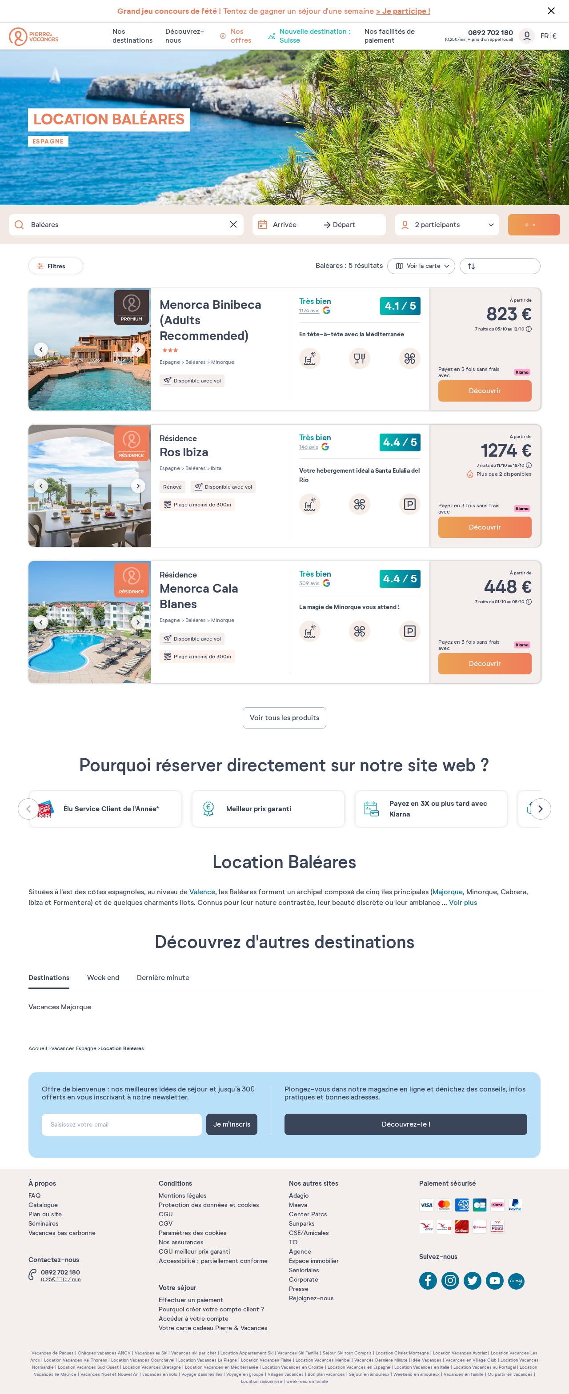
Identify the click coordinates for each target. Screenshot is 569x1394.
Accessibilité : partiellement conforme (213, 1261)
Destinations (48, 977)
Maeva (298, 1205)
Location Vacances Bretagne (152, 1367)
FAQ (34, 1195)
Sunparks (302, 1223)
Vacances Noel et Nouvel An (109, 1374)
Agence (300, 1251)
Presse (299, 1289)
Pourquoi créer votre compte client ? (211, 1309)
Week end (103, 977)
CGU (166, 1214)
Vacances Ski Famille (298, 1353)
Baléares (195, 362)
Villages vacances (286, 1374)
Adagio (299, 1195)
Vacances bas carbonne (62, 1233)
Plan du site (45, 1214)
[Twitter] (472, 1281)
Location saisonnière (261, 1381)
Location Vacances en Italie (421, 1367)
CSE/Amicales (309, 1233)
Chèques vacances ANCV (104, 1353)
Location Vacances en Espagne (359, 1367)
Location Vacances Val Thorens (75, 1360)
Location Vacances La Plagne (207, 1360)
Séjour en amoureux (369, 1374)
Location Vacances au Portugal (484, 1367)
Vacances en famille (464, 1374)
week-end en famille (307, 1381)
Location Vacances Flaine (266, 1360)
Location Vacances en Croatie (293, 1367)
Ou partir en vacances (510, 1374)
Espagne (48, 141)
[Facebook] (428, 1281)
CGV (165, 1223)
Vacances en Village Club (471, 1360)
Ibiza (215, 468)
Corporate (303, 1279)
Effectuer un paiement (191, 1300)
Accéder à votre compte (193, 1318)
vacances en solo (159, 1374)
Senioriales (304, 1270)
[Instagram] (450, 1281)
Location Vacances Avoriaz (460, 1353)
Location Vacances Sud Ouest (88, 1367)
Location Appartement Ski (246, 1353)
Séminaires (43, 1223)
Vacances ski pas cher (193, 1353)
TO (293, 1242)
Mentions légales (183, 1195)
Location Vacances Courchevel (142, 1360)
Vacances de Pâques (53, 1353)
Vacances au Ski (151, 1353)
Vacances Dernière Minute (381, 1360)
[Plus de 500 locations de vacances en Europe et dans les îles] (33, 37)
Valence (202, 892)
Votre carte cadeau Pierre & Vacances (213, 1328)
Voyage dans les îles (201, 1374)
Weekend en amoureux (416, 1374)
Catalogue (43, 1205)
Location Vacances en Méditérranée (221, 1367)
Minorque (222, 362)
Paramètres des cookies (193, 1233)
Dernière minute (163, 977)
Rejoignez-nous (311, 1298)
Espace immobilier (314, 1261)
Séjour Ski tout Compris (347, 1353)
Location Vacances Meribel (323, 1360)
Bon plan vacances (326, 1374)
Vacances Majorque (59, 1007)
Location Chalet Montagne (402, 1353)
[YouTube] (495, 1281)
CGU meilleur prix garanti (194, 1251)
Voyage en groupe (245, 1374)
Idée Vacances (426, 1360)
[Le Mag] (517, 1282)
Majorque (448, 892)
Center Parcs (308, 1214)
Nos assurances (181, 1242)
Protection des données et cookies (209, 1205)
